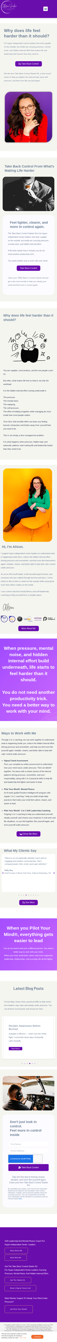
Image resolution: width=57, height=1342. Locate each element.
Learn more (22, 1337)
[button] (45, 9)
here (20, 1199)
